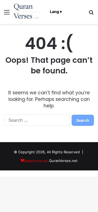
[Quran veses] (26, 12)
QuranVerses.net (63, 160)
